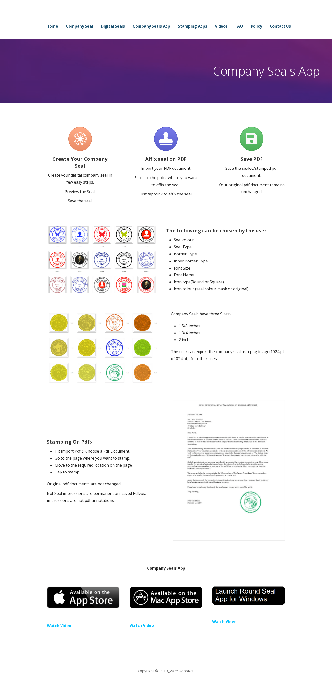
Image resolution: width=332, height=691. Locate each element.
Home (52, 26)
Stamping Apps (192, 26)
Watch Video (59, 625)
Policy (256, 26)
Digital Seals (113, 26)
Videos (221, 26)
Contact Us (280, 26)
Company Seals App (151, 26)
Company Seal (79, 26)
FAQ (239, 26)
